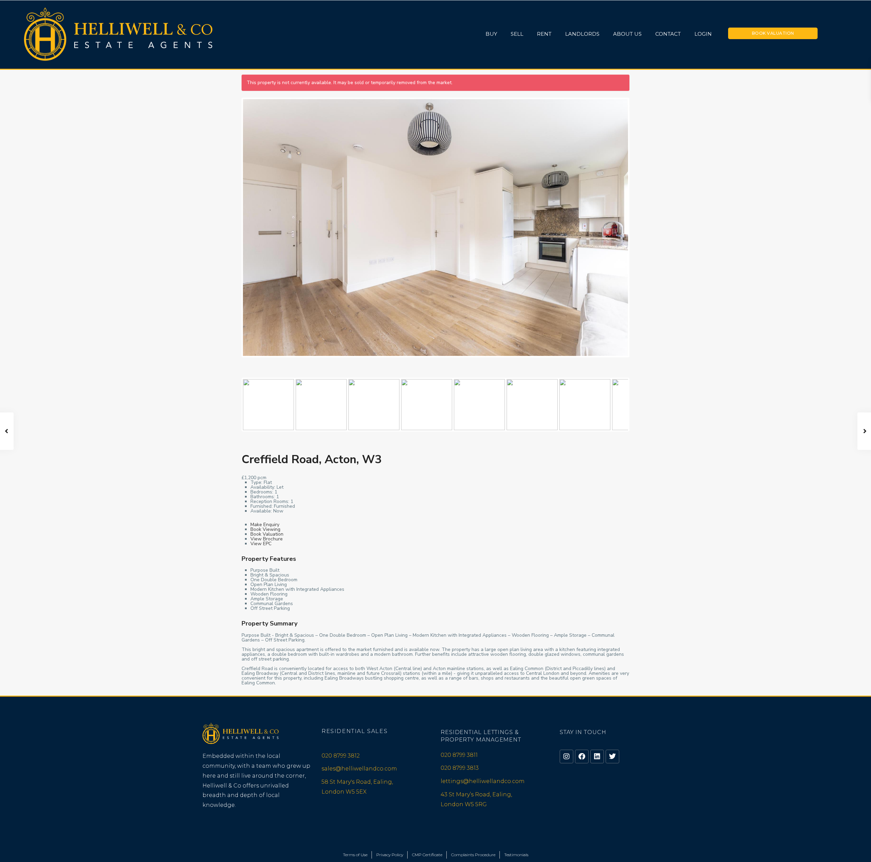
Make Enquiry (264, 524)
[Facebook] (582, 756)
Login (703, 34)
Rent (544, 34)
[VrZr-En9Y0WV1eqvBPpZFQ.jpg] (435, 227)
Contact (668, 34)
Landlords (582, 34)
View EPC (261, 543)
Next (640, 233)
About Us (627, 34)
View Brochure (266, 539)
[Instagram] (566, 756)
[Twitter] (612, 756)
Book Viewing (265, 529)
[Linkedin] (597, 756)
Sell (517, 34)
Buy (491, 34)
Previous (233, 233)
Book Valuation (773, 33)
